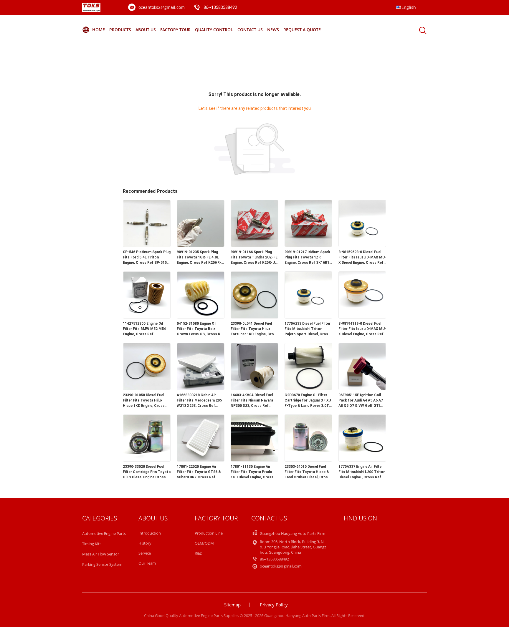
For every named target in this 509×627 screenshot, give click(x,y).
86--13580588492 (220, 8)
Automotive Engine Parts (104, 533)
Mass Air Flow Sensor (100, 554)
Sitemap (232, 605)
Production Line (209, 533)
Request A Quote (302, 29)
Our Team (147, 563)
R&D (198, 553)
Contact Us (250, 29)
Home (98, 29)
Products (120, 29)
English (408, 7)
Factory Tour (175, 29)
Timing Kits (91, 543)
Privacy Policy (274, 605)
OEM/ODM (204, 543)
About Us (145, 29)
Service (144, 553)
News (273, 29)
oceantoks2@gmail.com (161, 7)
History (144, 543)
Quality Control (214, 29)
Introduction (149, 533)
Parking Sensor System (102, 564)
